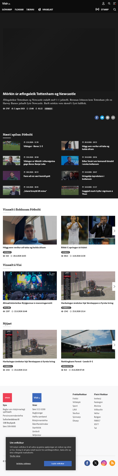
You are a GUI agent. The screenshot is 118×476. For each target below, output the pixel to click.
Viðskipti (77, 402)
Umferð (35, 432)
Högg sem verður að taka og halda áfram (24, 248)
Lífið (75, 410)
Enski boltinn (67, 366)
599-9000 (11, 427)
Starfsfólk (36, 428)
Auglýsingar (37, 413)
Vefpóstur (36, 435)
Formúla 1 (66, 307)
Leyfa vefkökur (58, 464)
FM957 (97, 421)
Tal (95, 428)
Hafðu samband (39, 417)
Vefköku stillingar (23, 464)
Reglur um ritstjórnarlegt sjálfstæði (14, 411)
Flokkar (19, 10)
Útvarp (76, 421)
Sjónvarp (77, 417)
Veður (96, 413)
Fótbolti (48, 108)
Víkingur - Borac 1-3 (33, 146)
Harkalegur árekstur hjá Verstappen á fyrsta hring (87, 303)
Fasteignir (98, 402)
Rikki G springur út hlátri (74, 248)
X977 (96, 424)
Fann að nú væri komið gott (37, 176)
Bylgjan (7, 307)
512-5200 (41, 410)
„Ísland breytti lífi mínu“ (35, 191)
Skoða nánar (15, 456)
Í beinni (30, 10)
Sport (75, 406)
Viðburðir (98, 410)
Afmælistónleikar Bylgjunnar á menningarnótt (27, 303)
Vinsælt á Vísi (12, 265)
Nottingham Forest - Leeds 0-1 (77, 362)
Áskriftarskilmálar (40, 424)
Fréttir (75, 399)
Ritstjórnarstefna (39, 421)
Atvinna (97, 406)
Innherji (97, 399)
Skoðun (76, 413)
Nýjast (7, 323)
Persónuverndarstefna (13, 416)
